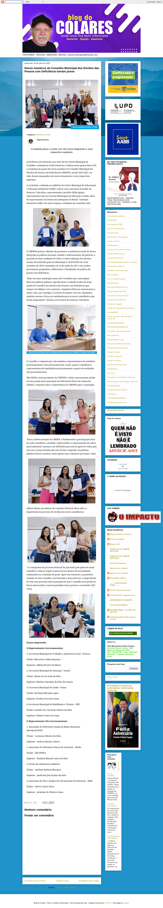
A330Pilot (108, 903)
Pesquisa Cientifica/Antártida (118, 344)
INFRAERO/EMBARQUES (117, 327)
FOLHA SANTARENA (118, 605)
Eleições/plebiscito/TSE (116, 291)
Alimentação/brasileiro (116, 216)
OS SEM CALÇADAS (112, 805)
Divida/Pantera (113, 283)
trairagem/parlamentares (117, 390)
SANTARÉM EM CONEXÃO (121, 600)
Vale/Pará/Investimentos (117, 402)
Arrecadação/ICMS (115, 224)
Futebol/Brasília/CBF (115, 323)
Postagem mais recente (35, 881)
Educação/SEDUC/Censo (117, 287)
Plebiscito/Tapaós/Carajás (117, 348)
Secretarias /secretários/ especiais (121, 377)
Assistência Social (43, 134)
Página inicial (62, 881)
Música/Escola (113, 335)
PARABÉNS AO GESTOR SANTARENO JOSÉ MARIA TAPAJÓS (120, 688)
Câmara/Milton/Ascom (116, 254)
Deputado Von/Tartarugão (117, 270)
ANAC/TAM (111, 220)
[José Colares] (123, 466)
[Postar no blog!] (45, 802)
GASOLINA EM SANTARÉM (113, 837)
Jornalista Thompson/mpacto (119, 331)
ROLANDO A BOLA (118, 578)
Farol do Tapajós (117, 539)
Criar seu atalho (123, 468)
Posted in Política (114, 360)
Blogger (126, 903)
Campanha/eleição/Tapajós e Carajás (122, 262)
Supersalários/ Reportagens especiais (122, 381)
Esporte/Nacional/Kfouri (116, 300)
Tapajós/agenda (113, 386)
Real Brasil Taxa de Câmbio (123, 633)
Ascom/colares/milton (115, 229)
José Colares (123, 464)
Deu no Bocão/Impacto (116, 279)
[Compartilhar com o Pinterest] (53, 802)
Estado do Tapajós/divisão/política (120, 308)
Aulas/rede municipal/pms (117, 237)
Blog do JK (115, 544)
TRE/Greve (111, 394)
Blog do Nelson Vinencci (120, 534)
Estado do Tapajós (114, 304)
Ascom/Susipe (113, 233)
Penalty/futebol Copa (115, 340)
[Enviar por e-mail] (43, 802)
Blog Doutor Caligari (119, 568)
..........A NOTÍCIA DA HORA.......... (118, 584)
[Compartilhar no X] (48, 802)
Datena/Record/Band (115, 266)
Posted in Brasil (113, 352)
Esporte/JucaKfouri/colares (118, 296)
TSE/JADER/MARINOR (116, 398)
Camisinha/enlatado (115, 258)
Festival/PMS (112, 312)
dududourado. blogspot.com (122, 595)
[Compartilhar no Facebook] (50, 802)
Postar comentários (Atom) (65, 887)
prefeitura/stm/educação (117, 365)
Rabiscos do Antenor (119, 573)
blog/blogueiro (113, 245)
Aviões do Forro (113, 241)
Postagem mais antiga (89, 881)
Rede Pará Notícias (118, 563)
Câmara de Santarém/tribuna (119, 249)
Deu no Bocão (113, 275)
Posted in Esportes (114, 356)
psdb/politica (112, 369)
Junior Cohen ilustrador (120, 590)
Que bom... (111, 373)
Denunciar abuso (115, 410)
